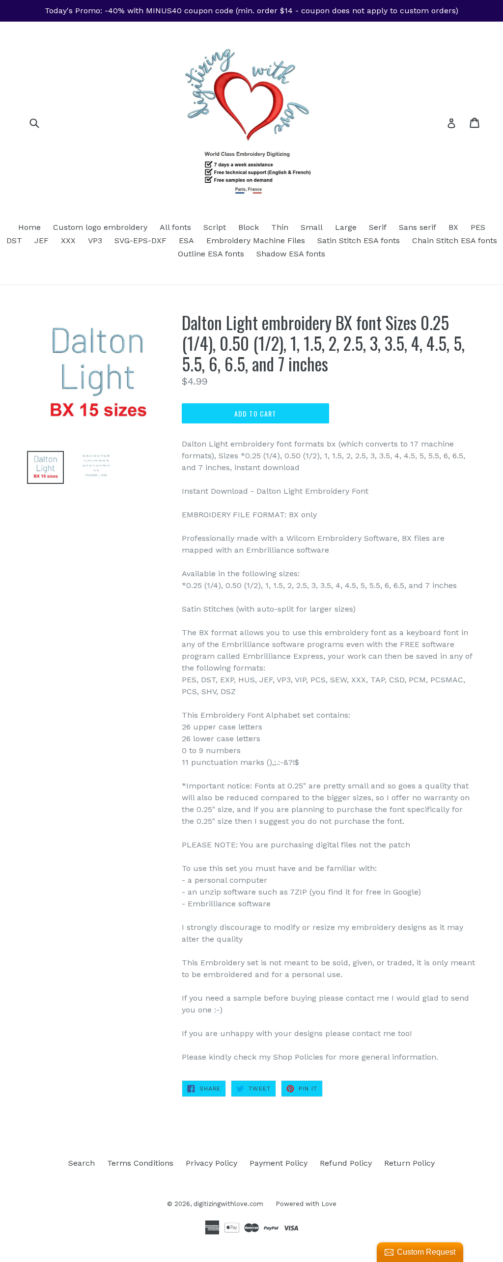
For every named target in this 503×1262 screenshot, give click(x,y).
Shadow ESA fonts (290, 253)
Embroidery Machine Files (255, 240)
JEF (41, 240)
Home (29, 227)
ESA (186, 240)
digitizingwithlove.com (228, 1203)
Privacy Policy (211, 1163)
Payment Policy (278, 1163)
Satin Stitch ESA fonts (358, 240)
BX (453, 227)
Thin (279, 227)
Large (346, 227)
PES (478, 227)
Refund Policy (346, 1163)
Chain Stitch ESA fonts (454, 240)
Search (81, 1163)
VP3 (95, 240)
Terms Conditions (140, 1163)
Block (248, 227)
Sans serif (417, 227)
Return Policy (409, 1163)
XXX (68, 240)
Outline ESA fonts (211, 253)
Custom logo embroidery (100, 227)
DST (14, 240)
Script (214, 227)
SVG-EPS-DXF (140, 240)
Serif (378, 227)
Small (312, 227)
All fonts (175, 227)
